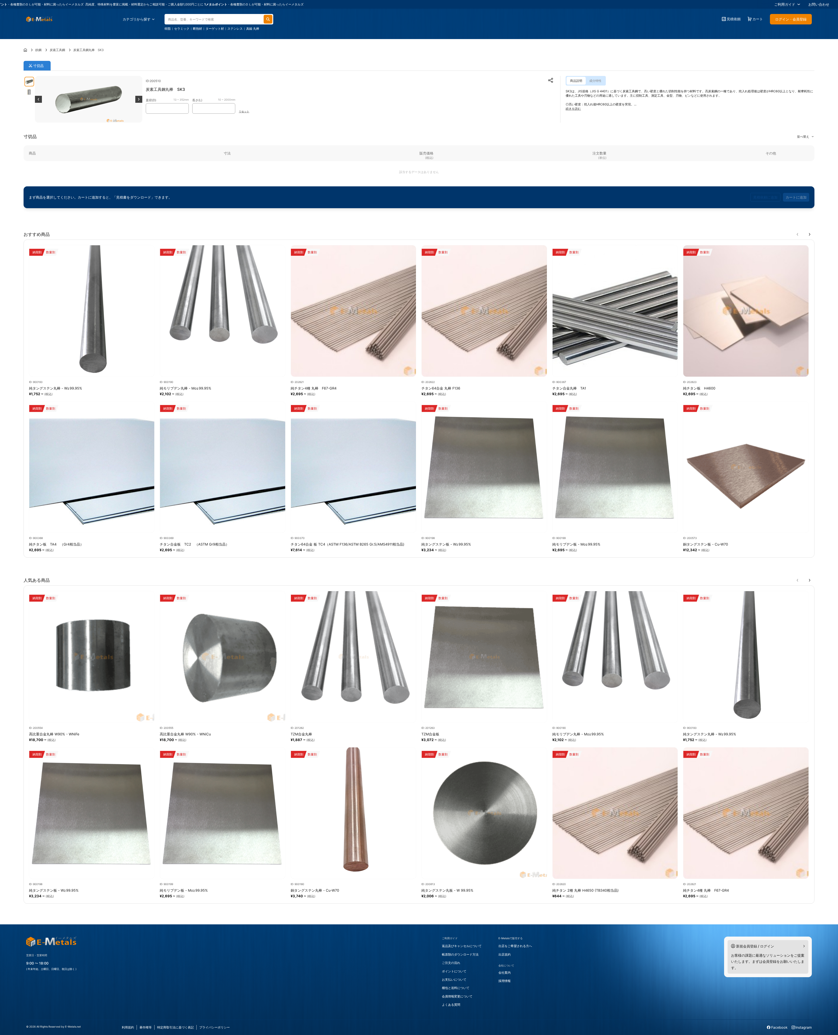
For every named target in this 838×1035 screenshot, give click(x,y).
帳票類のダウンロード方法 (460, 954)
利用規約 (128, 1027)
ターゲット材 (215, 28)
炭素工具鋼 (57, 50)
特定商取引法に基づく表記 (175, 1027)
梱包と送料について (455, 988)
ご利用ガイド (784, 4)
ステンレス (235, 28)
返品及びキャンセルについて (462, 946)
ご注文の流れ (451, 963)
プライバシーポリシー (214, 1027)
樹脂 (168, 28)
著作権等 (145, 1027)
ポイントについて (454, 971)
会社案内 (504, 972)
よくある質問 (451, 1004)
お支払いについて (454, 979)
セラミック (181, 28)
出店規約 (504, 954)
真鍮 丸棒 (252, 28)
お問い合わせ (818, 4)
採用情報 (504, 981)
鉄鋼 (38, 50)
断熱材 (197, 28)
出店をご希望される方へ (515, 946)
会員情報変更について (457, 996)
